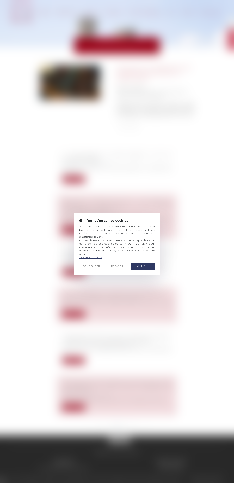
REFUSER (117, 266)
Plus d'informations (90, 257)
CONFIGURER (91, 266)
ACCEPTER (142, 265)
